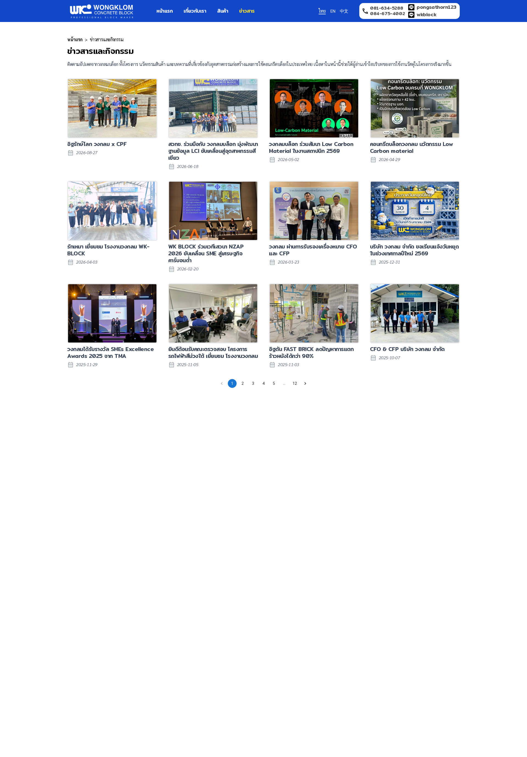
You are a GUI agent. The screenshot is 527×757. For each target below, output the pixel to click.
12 (295, 383)
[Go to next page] (305, 383)
